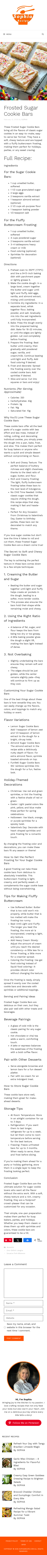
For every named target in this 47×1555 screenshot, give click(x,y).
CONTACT (37, 1541)
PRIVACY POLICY (12, 1541)
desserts (10, 1247)
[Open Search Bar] (43, 34)
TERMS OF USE (26, 1541)
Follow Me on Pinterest (26, 1422)
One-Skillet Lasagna (15, 1250)
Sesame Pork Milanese (16, 1253)
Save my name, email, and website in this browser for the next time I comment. (23, 1327)
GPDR (23, 1545)
